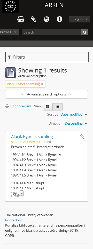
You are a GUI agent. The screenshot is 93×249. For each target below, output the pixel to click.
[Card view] (48, 106)
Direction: (56, 123)
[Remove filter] (42, 83)
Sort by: (53, 114)
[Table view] (57, 106)
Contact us (13, 220)
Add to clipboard (82, 136)
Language (46, 19)
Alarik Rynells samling (32, 136)
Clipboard (33, 19)
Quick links (59, 19)
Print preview (20, 106)
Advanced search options (46, 94)
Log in (78, 19)
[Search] (84, 32)
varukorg (20, 19)
